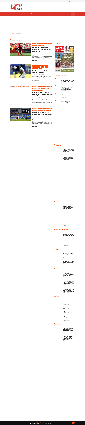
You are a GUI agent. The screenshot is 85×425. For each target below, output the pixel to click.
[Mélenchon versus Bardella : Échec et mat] (58, 215)
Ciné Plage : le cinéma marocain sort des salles (68, 302)
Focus (57, 13)
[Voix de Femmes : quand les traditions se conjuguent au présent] (58, 318)
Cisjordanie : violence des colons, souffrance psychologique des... (67, 88)
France (19, 13)
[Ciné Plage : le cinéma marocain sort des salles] (58, 302)
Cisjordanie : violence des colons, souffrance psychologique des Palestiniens (68, 338)
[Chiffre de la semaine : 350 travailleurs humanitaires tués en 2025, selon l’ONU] (58, 330)
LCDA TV (63, 13)
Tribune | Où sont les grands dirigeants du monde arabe (68, 254)
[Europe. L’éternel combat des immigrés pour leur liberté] (58, 208)
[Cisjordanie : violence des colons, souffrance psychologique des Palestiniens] (58, 337)
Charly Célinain (35, 53)
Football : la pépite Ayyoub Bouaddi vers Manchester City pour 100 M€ (41, 49)
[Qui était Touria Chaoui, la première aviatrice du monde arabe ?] (58, 151)
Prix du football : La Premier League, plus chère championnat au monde (42, 94)
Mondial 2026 (35, 68)
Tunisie (37, 13)
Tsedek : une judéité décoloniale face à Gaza (68, 235)
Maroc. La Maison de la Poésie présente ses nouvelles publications (68, 282)
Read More (34, 60)
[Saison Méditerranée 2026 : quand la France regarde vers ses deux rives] (58, 310)
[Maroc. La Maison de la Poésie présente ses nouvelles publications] (58, 282)
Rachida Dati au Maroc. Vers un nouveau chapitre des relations (68, 290)
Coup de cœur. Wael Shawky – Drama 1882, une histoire (68, 158)
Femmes (64, 240)
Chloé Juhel (35, 117)
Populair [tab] (64, 75)
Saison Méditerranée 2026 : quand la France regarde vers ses (68, 310)
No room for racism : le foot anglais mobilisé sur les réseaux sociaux (42, 114)
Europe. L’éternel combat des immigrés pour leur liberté (68, 207)
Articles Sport (48, 43)
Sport (42, 45)
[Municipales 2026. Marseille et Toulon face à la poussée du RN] (58, 274)
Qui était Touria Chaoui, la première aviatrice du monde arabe (68, 150)
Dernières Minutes (36, 88)
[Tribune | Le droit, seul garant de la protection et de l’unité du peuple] (58, 263)
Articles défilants (40, 43)
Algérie (31, 13)
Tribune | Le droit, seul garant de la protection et (68, 262)
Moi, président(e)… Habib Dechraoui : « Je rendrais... (67, 95)
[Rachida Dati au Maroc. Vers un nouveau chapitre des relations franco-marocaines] (58, 290)
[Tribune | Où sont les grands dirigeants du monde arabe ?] (58, 255)
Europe (42, 88)
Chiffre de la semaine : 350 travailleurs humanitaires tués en (68, 329)
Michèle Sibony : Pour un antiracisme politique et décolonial (68, 243)
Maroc (25, 13)
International (45, 13)
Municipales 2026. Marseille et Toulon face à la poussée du (68, 274)
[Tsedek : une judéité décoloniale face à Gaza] (58, 235)
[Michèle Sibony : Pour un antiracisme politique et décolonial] (58, 243)
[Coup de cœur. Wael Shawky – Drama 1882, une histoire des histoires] (58, 159)
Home (13, 33)
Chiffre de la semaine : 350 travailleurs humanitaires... (67, 81)
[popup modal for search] (73, 14)
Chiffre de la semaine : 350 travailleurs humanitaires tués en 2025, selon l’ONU (28, 1)
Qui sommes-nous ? (40, 422)
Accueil (13, 13)
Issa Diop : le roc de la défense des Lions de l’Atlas (41, 71)
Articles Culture (66, 148)
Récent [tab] (58, 75)
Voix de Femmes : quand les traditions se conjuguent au (68, 318)
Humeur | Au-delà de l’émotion (68, 223)
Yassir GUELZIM (36, 97)
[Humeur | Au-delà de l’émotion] (58, 223)
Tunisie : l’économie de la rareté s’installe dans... (67, 102)
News (52, 13)
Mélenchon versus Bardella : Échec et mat (68, 215)
